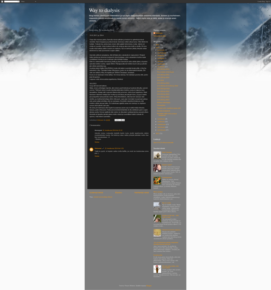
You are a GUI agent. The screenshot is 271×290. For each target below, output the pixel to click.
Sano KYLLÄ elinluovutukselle (163, 142)
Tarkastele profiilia (159, 36)
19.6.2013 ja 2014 (163, 91)
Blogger (148, 286)
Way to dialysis (104, 10)
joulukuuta (161, 50)
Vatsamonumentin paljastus (171, 230)
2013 (158, 133)
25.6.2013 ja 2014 (163, 77)
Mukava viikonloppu (163, 102)
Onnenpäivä (161, 105)
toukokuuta (161, 119)
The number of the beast (165, 72)
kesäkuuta (161, 67)
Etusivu (118, 192)
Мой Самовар (167, 152)
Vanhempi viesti (141, 192)
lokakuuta (161, 55)
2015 (158, 45)
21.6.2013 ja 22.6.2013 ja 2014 (167, 86)
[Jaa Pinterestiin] (124, 120)
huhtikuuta (161, 121)
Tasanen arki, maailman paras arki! (169, 108)
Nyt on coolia (166, 203)
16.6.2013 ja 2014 (163, 100)
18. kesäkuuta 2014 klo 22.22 (112, 130)
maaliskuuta (162, 124)
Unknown (98, 148)
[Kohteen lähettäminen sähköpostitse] (116, 120)
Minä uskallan (158, 192)
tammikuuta (162, 130)
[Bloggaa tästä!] (118, 120)
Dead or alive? (167, 165)
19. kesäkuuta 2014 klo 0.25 (114, 148)
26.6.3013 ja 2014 (163, 75)
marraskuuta (162, 53)
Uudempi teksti (96, 192)
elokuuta (161, 61)
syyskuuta (161, 58)
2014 (158, 47)
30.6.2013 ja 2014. (163, 69)
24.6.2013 (160, 80)
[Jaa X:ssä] (120, 120)
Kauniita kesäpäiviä (163, 111)
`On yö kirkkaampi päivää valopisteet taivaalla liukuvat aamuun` (165, 243)
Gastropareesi (167, 177)
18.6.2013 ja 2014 (163, 94)
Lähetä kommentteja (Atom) (102, 197)
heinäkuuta (161, 64)
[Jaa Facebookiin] (122, 120)
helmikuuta (161, 127)
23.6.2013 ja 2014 (163, 83)
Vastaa (97, 142)
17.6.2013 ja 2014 (163, 97)
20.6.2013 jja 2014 (163, 88)
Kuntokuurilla (157, 255)
